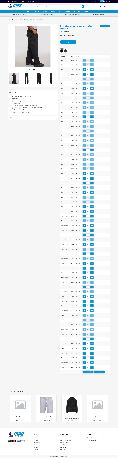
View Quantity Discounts (68, 42)
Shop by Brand (64, 11)
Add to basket (88, 372)
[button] (33, 92)
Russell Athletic (105, 26)
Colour (62, 48)
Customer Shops (48, 11)
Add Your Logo (99, 372)
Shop (36, 11)
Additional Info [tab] (13, 118)
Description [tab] (12, 92)
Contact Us (88, 11)
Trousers (16, 19)
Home (28, 11)
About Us (77, 11)
